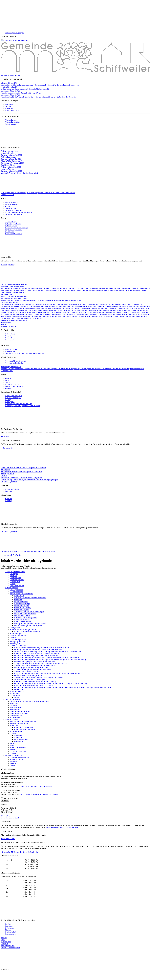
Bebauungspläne (11, 226)
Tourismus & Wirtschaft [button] (9, 326)
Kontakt (8, 924)
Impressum (9, 926)
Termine (8, 106)
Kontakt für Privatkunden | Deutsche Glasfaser (36, 786)
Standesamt (47, 288)
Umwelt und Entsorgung (75, 288)
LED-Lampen (37, 318)
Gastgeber (8, 336)
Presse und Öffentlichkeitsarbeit (23, 290)
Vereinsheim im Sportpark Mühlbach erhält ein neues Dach (128, 308)
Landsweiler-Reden (26, 478)
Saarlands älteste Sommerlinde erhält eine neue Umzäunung (97, 314)
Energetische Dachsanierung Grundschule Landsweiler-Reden (97, 306)
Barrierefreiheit (10, 932)
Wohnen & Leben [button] (7, 371)
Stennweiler (5, 478)
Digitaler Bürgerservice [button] (9, 482)
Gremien (8, 206)
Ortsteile (8, 378)
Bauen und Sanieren (59, 288)
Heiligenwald (37, 478)
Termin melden (10, 124)
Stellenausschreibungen (13, 214)
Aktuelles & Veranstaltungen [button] (11, 75)
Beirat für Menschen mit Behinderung (18, 404)
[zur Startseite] (14, 40)
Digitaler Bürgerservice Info (11, 551)
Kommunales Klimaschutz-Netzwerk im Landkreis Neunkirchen (52, 306)
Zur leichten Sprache (8, 839)
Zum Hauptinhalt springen (14, 33)
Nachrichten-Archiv (12, 110)
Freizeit (8, 380)
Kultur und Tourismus (82, 290)
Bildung (8, 400)
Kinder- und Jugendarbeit (99, 290)
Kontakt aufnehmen (12, 489)
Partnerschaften (10, 340)
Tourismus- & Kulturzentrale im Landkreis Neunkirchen (24, 353)
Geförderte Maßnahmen (13, 234)
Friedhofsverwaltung (91, 288)
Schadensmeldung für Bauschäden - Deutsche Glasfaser (39, 794)
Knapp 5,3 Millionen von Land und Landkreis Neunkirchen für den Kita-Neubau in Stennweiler (79, 312)
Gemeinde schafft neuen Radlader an (32, 312)
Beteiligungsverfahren (13, 224)
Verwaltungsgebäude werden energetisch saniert (113, 310)
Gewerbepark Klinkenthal (14, 363)
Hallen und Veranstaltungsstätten (62, 290)
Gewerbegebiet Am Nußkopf (15, 361)
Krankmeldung (10, 934)
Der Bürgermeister (11, 202)
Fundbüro (8, 491)
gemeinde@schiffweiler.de (10, 818)
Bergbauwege (10, 351)
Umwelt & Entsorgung (13, 398)
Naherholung (9, 334)
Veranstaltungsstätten (12, 122)
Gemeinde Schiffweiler (13, 555)
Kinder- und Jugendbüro (13, 396)
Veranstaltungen (10, 120)
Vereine (8, 382)
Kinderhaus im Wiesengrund (11, 472)
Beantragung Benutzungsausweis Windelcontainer (22, 406)
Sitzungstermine (10, 208)
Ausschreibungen (11, 222)
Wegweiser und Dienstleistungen (16, 228)
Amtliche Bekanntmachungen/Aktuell (18, 212)
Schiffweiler (14, 478)
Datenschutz (9, 928)
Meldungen (9, 104)
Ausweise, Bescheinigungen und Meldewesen (27, 288)
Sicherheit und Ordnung (107, 288)
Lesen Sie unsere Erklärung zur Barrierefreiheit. (62, 827)
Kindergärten (9, 402)
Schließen (5, 800)
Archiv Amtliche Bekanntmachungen (14, 298)
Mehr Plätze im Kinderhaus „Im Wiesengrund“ (59, 314)
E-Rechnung (9, 232)
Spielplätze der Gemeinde (14, 386)
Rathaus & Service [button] (7, 195)
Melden (3, 324)
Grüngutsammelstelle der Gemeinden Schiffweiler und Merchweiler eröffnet (27, 310)
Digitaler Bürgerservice (13, 230)
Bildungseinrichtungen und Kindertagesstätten (124, 290)
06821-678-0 (5, 816)
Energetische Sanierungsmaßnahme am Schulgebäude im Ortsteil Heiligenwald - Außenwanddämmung (71, 308)
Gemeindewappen (11, 338)
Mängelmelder (6, 322)
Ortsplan (8, 388)
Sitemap (8, 930)
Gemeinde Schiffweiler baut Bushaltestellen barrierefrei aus (75, 310)
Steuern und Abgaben (124, 288)
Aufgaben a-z (6, 288)
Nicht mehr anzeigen (10, 798)
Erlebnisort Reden (11, 349)
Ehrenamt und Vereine (43, 290)
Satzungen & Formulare (13, 210)
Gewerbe (8, 499)
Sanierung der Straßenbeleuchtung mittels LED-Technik (61, 316)
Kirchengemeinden (12, 384)
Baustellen (9, 108)
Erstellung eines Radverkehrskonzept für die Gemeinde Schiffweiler (80, 304)
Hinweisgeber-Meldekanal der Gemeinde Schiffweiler (20, 852)
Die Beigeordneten (11, 204)
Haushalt (8, 501)
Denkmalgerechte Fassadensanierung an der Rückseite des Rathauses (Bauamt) (28, 304)
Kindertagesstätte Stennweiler (31, 472)
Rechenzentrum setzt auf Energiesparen (127, 312)
